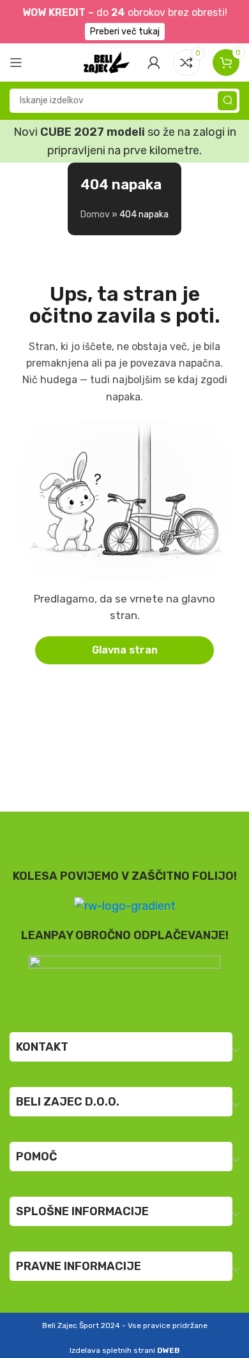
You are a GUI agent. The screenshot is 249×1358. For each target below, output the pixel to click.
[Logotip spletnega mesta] (107, 61)
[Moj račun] (154, 62)
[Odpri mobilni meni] (16, 62)
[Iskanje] (227, 100)
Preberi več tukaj (125, 31)
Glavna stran (125, 650)
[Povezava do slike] (124, 981)
